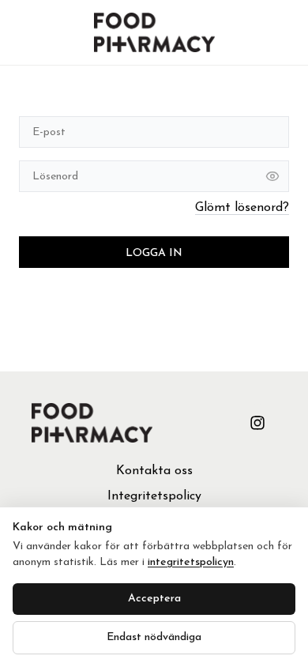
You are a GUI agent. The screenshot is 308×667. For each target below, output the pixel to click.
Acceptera (154, 599)
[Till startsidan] (154, 32)
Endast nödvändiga (154, 637)
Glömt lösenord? (242, 208)
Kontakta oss (154, 471)
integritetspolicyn (191, 562)
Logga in (154, 253)
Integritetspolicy (154, 496)
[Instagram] (257, 423)
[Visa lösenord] (272, 176)
